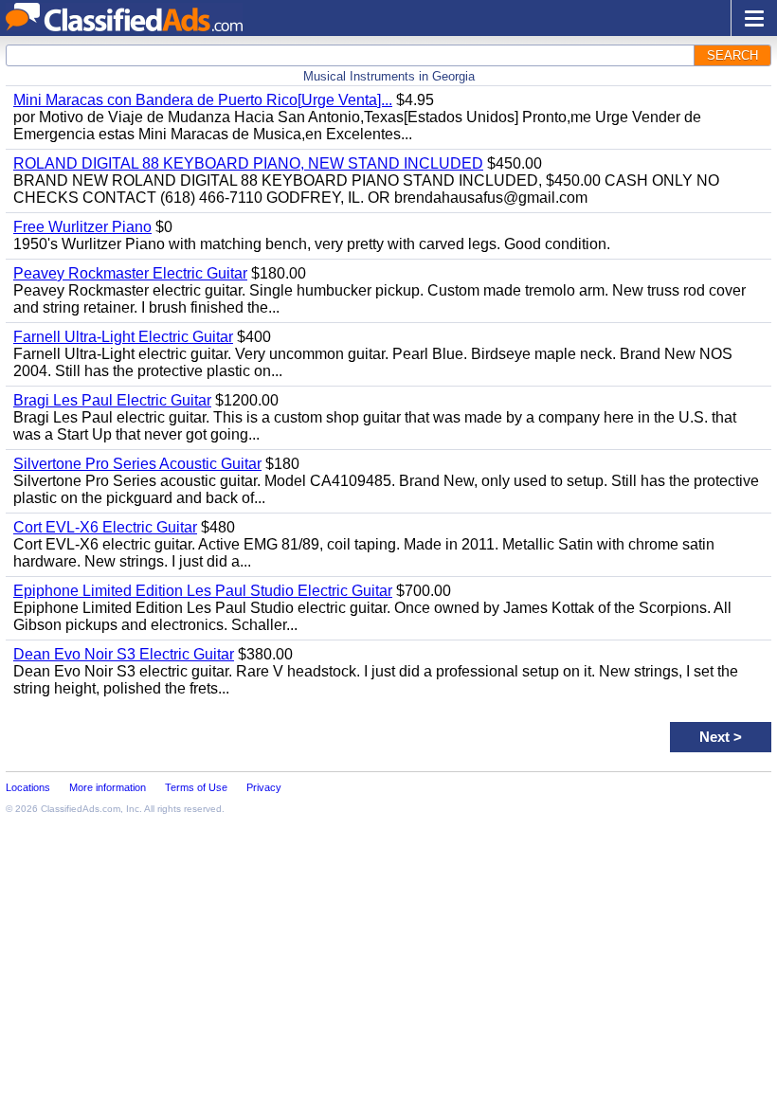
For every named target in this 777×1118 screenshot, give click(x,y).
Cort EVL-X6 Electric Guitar (105, 527)
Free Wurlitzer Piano (82, 227)
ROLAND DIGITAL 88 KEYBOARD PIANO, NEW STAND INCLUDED (248, 163)
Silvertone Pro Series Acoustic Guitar (137, 464)
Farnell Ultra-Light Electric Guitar (123, 337)
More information (107, 787)
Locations (28, 787)
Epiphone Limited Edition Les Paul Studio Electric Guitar (202, 591)
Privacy (263, 787)
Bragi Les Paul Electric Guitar (112, 400)
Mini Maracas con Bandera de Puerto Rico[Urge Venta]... (202, 100)
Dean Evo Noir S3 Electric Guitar (123, 654)
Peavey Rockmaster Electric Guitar (130, 273)
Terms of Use (196, 787)
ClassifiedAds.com (80, 808)
